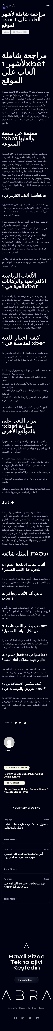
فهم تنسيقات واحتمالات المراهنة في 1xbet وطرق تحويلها (24, 885)
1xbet (46, 820)
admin (6, 32)
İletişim (42, 1008)
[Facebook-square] (15, 1018)
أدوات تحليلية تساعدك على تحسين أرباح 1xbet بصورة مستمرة (23, 855)
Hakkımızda (24, 1008)
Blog (34, 1008)
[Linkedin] (38, 1018)
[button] (11, 839)
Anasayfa (12, 1008)
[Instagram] (23, 1018)
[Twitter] (30, 1018)
